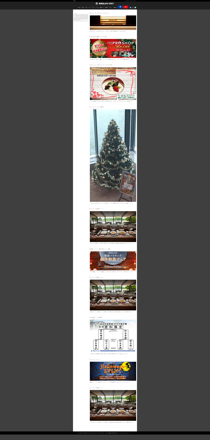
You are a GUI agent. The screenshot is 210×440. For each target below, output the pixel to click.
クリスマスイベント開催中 (97, 107)
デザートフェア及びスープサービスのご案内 (101, 65)
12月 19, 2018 (93, 38)
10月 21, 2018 (93, 389)
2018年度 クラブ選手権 (96, 317)
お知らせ (97, 14)
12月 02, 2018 (93, 108)
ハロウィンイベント (95, 359)
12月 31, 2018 (93, 14)
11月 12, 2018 (93, 250)
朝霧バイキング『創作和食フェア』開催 (100, 249)
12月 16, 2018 (93, 66)
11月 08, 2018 (93, 278)
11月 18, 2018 (93, 210)
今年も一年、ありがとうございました (100, 13)
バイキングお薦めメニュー (97, 209)
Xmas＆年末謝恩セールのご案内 (99, 36)
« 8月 (77, 20)
